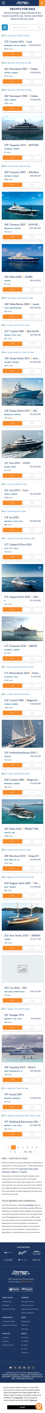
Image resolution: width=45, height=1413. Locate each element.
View (12, 54)
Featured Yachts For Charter (30, 1309)
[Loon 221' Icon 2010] (22, 484)
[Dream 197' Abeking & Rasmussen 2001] (22, 1115)
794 (30, 1152)
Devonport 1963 (21, 68)
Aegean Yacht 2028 (22, 596)
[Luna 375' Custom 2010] (22, 35)
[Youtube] (11, 1367)
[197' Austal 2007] (22, 1088)
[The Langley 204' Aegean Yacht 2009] (22, 876)
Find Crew (24, 1325)
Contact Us (24, 1352)
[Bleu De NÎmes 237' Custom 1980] (22, 325)
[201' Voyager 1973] (22, 1008)
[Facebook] (15, 1367)
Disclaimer (6, 1376)
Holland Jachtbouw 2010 (22, 752)
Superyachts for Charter (9, 1325)
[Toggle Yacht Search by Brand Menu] (42, 3)
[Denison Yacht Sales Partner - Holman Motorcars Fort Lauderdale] (36, 1252)
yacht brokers (29, 1205)
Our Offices (24, 1341)
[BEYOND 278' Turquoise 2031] (22, 128)
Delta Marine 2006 (21, 304)
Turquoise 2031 (21, 145)
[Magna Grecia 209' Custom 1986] (22, 773)
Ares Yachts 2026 (22, 935)
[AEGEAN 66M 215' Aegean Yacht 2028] (22, 578)
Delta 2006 (18, 276)
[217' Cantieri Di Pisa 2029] (22, 538)
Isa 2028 (11, 517)
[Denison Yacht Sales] (21, 1273)
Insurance (5, 1341)
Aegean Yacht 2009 (22, 883)
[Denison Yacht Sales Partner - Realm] (36, 1259)
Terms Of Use (25, 1374)
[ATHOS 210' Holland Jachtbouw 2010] (22, 734)
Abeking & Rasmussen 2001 (22, 1121)
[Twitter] (34, 1367)
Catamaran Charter (27, 1305)
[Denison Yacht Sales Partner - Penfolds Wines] (22, 1252)
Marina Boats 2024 (22, 672)
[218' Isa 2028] (22, 511)
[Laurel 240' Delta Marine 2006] (22, 297)
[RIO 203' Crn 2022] (22, 969)
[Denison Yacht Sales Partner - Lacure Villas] (8, 1259)
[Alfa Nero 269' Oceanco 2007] (22, 166)
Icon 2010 (17, 462)
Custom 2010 (18, 41)
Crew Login (24, 1329)
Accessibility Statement (21, 1376)
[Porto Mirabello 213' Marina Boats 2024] (22, 666)
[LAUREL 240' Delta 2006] (22, 258)
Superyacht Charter (27, 1301)
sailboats (14, 1172)
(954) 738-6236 (26, 1282)
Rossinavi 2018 (21, 855)
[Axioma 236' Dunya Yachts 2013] (22, 352)
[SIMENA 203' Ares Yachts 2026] (22, 917)
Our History (25, 1337)
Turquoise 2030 (20, 645)
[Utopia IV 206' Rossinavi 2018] (22, 849)
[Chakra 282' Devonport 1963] (22, 62)
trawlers (24, 1172)
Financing (5, 1337)
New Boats (5, 1305)
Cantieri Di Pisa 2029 (17, 544)
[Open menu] (3, 3)
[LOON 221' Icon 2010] (22, 444)
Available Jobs (25, 1321)
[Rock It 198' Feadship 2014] (22, 1048)
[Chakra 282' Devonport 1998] (22, 89)
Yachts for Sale (6, 1301)
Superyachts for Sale (8, 1321)
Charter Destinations (27, 1313)
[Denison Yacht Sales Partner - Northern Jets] (8, 1252)
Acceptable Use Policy (24, 1378)
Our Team (24, 1349)
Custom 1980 (22, 331)
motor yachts (33, 1169)
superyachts (23, 1169)
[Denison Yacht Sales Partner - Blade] (22, 1259)
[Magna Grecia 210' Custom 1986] (22, 694)
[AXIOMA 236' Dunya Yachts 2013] (22, 392)
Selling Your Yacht (8, 1345)
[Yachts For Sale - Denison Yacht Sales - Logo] (22, 3)
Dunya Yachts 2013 (22, 358)
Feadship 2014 (19, 1067)
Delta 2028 (22, 828)
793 (25, 1152)
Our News (24, 1345)
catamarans (6, 1172)
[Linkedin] (25, 1367)
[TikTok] (29, 1367)
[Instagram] (20, 1367)
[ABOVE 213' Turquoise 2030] (22, 628)
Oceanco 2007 (21, 172)
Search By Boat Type (8, 1309)
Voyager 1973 (14, 1014)
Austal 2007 (13, 1094)
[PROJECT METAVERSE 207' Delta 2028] (22, 811)
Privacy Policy (33, 1372)
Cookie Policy (36, 1374)
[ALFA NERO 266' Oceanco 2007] (22, 206)
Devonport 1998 (21, 95)
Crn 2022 (15, 987)
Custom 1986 (22, 700)
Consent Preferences (10, 1374)
